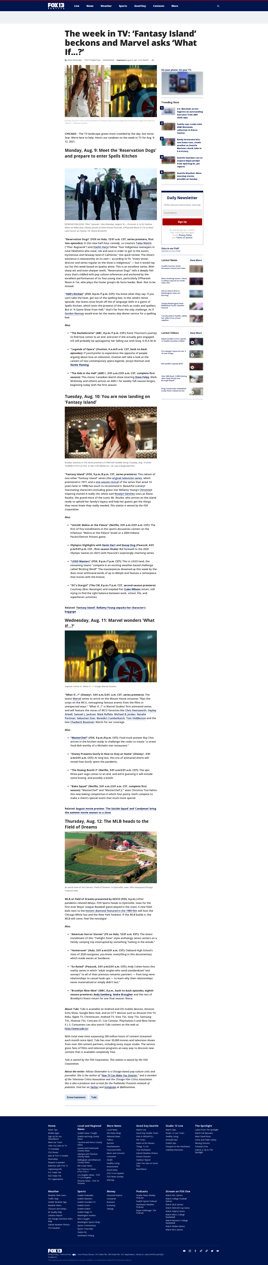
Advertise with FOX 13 (58, 1165)
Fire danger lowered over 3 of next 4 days (173, 352)
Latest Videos (170, 332)
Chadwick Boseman (82, 722)
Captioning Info (55, 1169)
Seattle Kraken (84, 1208)
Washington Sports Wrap (88, 1222)
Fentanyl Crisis (201, 1146)
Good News (112, 1170)
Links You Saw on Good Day (147, 1164)
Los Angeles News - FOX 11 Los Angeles (88, 1176)
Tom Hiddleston (136, 718)
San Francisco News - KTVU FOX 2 (87, 1170)
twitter (212, 1251)
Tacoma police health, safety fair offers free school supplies (174, 318)
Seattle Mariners (84, 1198)
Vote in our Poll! (170, 248)
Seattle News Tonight (87, 1133)
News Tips (53, 1129)
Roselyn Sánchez (125, 493)
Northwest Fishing (85, 1235)
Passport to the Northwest (178, 1146)
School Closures (143, 1156)
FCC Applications (55, 1179)
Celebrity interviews (174, 1149)
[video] (196, 342)
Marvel (77, 698)
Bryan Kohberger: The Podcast (146, 1211)
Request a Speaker (56, 1162)
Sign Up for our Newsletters (55, 1137)
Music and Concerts (116, 1153)
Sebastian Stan (86, 718)
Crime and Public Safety (205, 1139)
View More (196, 260)
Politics (110, 1139)
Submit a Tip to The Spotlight (204, 1151)
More (175, 6)
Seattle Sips (171, 1143)
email (218, 1251)
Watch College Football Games (176, 1199)
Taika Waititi (144, 243)
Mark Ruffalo (105, 714)
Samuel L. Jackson (85, 714)
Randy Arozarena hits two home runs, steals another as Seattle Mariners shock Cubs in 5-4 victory (189, 145)
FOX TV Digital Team (93, 60)
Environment (112, 1166)
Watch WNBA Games (175, 1226)
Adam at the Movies (145, 1143)
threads (206, 1251)
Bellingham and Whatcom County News (89, 1161)
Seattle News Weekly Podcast (145, 1196)
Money (111, 1191)
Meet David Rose (203, 1136)
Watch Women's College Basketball (177, 1221)
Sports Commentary (86, 1225)
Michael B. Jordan (124, 714)
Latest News (169, 260)
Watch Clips (171, 1129)
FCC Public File (54, 1172)
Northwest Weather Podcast (145, 1205)
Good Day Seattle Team (147, 1133)
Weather (53, 1191)
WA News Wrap (114, 1133)
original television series (127, 478)
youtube (184, 1251)
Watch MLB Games (174, 1204)
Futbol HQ (82, 1232)
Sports (81, 1191)
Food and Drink (114, 1149)
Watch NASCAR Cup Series (178, 1208)
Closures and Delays (57, 1208)
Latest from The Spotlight (206, 1129)
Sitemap (110, 1180)
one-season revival (107, 482)
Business (111, 1202)
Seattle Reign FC (84, 1212)
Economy (111, 1205)
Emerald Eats (172, 1139)
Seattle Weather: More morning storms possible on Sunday (189, 176)
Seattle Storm (83, 1205)
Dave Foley (142, 377)
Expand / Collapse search (218, 6)
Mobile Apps (53, 1133)
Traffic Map (53, 1198)
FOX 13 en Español (115, 1173)
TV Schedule (53, 1149)
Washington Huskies (86, 1215)
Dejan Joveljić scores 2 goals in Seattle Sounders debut (173, 339)
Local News (112, 1129)
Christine (145, 489)
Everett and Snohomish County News (88, 1149)
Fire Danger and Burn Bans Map (60, 1220)
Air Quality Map (55, 1212)
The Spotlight (203, 1125)
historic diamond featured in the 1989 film (111, 910)
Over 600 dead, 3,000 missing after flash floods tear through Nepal (174, 378)
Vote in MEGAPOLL (145, 1136)
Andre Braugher (123, 994)
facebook (195, 1251)
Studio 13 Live (174, 1125)
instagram (190, 1251)
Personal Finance (114, 1195)
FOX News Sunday (115, 1176)
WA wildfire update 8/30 (172, 363)
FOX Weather (54, 1228)
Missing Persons (202, 1143)
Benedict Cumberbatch (111, 718)
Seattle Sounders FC (86, 1202)
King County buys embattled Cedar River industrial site (173, 389)
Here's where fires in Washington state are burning (170, 293)
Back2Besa (141, 1169)
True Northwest (143, 1149)
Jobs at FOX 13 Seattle (58, 1155)
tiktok (201, 1251)
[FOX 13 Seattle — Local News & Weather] (57, 6)
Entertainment (108, 60)
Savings (110, 1208)
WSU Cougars (83, 1218)
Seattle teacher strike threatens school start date (173, 267)
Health (110, 1160)
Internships (53, 1159)
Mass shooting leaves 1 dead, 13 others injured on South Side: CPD (174, 280)
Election (110, 1143)
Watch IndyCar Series (175, 1211)
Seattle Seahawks (85, 1195)
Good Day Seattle (147, 1125)
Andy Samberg (103, 994)
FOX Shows (53, 1152)
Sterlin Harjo (101, 247)
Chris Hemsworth (135, 710)
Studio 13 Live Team (175, 1133)
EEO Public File (54, 1175)
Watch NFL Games (174, 1195)
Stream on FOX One (178, 1191)
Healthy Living (113, 1163)
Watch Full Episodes (204, 1133)
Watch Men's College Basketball (175, 1215)
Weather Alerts (54, 1205)
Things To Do (142, 1146)
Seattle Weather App (57, 1202)
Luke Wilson (132, 589)
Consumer (111, 1156)
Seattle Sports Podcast (146, 1201)
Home (52, 1125)
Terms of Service (184, 237)
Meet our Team (55, 1142)
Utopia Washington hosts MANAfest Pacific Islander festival (172, 305)
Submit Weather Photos (147, 1153)
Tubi (94, 1097)
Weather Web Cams (57, 1195)
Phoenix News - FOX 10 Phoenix (88, 1182)
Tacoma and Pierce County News (89, 1143)
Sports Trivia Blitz (85, 1228)
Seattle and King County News (88, 1137)
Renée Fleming (79, 364)
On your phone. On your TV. (176, 69)
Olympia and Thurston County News (87, 1155)
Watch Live (141, 1129)
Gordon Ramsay (74, 313)
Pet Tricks (140, 1139)
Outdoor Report (143, 1160)
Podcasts (142, 1191)
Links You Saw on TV (57, 1145)
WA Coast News (84, 1165)
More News (114, 1125)
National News (113, 1136)
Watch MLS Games (174, 1229)
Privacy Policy (185, 235)
